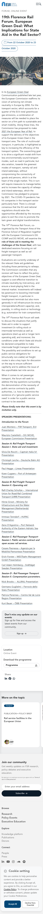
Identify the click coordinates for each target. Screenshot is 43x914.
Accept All (12, 904)
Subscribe (20, 793)
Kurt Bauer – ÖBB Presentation (17, 603)
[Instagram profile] (13, 862)
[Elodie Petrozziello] (6, 742)
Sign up (20, 634)
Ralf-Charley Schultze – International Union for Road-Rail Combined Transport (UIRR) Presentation (20, 493)
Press (4, 857)
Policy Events (9, 818)
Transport (9, 705)
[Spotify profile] (24, 862)
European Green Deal (18, 92)
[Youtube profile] (8, 862)
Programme (12, 665)
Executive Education (14, 821)
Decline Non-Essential (30, 904)
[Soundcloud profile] (18, 862)
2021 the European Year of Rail (17, 132)
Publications (8, 837)
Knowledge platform (12, 834)
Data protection (11, 779)
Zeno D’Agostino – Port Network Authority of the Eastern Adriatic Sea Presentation (20, 528)
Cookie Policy (10, 889)
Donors (5, 841)
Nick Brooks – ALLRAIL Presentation (20, 582)
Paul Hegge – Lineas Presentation (18, 469)
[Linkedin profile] (3, 862)
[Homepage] (9, 4)
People (5, 853)
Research (7, 814)
